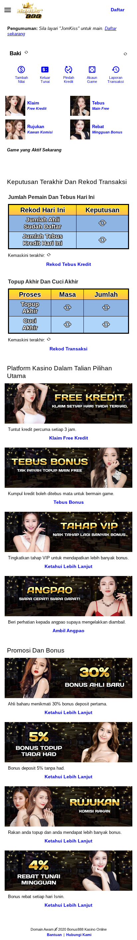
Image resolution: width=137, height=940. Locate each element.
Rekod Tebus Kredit (68, 264)
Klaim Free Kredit (68, 438)
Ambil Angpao (68, 630)
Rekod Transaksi (68, 348)
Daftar (117, 9)
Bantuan (54, 935)
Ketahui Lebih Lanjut (68, 566)
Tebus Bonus (69, 502)
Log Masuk (81, 9)
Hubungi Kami (78, 935)
